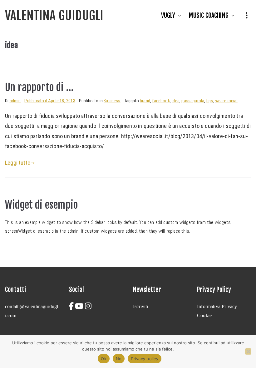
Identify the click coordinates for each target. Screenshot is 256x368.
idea (176, 100)
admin (15, 100)
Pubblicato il (49, 100)
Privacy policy (144, 358)
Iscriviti (140, 306)
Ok (103, 358)
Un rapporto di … (39, 87)
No (119, 358)
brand (145, 100)
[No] (248, 351)
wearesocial (226, 100)
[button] (178, 15)
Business (112, 100)
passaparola (192, 100)
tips (209, 100)
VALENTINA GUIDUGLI (54, 15)
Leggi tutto (17, 162)
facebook (161, 100)
